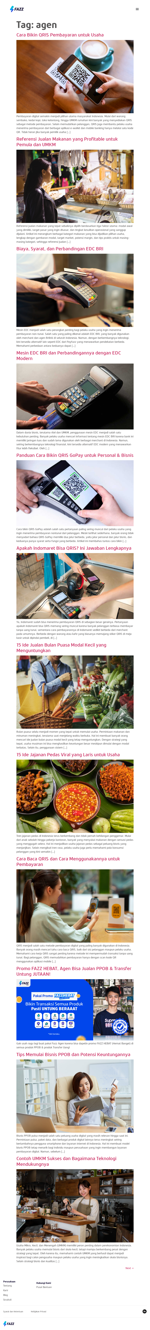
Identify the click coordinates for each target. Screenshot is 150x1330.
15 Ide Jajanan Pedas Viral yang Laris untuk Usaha (68, 754)
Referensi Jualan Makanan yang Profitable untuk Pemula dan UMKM (67, 142)
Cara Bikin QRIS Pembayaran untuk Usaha (60, 34)
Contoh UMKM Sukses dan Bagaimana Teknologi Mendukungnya (66, 1161)
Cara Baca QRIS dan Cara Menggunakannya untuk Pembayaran (68, 861)
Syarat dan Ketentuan (13, 1311)
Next (130, 1268)
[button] (137, 9)
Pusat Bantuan (44, 1287)
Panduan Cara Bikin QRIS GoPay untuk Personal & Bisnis (74, 455)
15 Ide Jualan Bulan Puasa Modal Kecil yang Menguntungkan (61, 647)
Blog (5, 1294)
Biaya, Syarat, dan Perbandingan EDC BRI (59, 248)
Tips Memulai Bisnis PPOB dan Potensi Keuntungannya (73, 1054)
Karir (5, 1290)
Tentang (7, 1285)
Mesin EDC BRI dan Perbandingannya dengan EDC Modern (68, 355)
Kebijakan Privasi (38, 1311)
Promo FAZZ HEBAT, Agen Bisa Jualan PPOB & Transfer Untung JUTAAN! (73, 971)
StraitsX (7, 1299)
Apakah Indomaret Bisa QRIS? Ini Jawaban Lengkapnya (73, 548)
